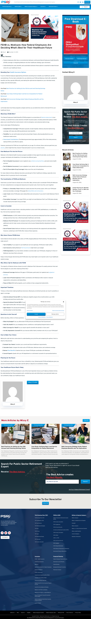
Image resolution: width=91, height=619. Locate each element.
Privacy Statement (49, 317)
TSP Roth (36, 528)
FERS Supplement (56, 524)
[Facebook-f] (78, 2)
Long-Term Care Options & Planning (41, 587)
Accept (36, 314)
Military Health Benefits (76, 531)
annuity (3, 148)
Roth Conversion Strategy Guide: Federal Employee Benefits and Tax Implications (74, 447)
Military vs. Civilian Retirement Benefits (79, 528)
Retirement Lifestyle (57, 569)
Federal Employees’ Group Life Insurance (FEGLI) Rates (42, 596)
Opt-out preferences (42, 317)
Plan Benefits (11, 350)
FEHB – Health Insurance (39, 559)
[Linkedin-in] (83, 2)
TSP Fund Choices (38, 523)
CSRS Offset (55, 535)
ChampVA (73, 523)
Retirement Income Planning (58, 561)
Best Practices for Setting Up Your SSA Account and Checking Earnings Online (80, 155)
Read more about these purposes (58, 310)
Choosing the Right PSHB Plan (40, 580)
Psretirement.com (4, 522)
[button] (63, 301)
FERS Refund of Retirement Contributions (61, 548)
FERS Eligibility (56, 543)
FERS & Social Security (57, 527)
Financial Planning (58, 556)
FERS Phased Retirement (58, 546)
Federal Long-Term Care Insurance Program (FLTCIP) (43, 584)
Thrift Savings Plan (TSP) (41, 515)
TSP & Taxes (37, 531)
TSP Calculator (38, 539)
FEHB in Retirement (38, 572)
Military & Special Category (79, 515)
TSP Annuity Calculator (39, 542)
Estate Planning (56, 564)
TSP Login (37, 533)
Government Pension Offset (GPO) (59, 551)
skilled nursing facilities (37, 161)
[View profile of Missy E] (13, 401)
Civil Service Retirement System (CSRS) (61, 529)
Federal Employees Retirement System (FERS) (60, 518)
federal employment (46, 117)
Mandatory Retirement (76, 536)
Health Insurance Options (18, 72)
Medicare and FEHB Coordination (41, 589)
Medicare (36, 564)
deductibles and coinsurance (35, 191)
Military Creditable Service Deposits (78, 520)
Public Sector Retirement (44, 616)
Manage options (55, 314)
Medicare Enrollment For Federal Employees (43, 567)
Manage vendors (30, 310)
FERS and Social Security (58, 540)
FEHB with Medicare (39, 569)
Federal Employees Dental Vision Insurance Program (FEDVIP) (43, 600)
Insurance (37, 556)
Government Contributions (10, 139)
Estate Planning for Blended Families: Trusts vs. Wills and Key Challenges (81, 189)
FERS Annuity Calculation (58, 521)
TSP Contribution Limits (39, 520)
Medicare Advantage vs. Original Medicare (43, 592)
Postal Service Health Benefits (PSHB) (42, 575)
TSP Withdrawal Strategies (40, 525)
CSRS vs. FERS (56, 538)
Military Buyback (75, 517)
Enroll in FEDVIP (38, 603)
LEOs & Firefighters (75, 533)
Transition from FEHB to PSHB (40, 577)
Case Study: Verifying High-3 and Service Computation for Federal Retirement (81, 166)
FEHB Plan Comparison (39, 561)
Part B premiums (25, 248)
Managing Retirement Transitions (59, 567)
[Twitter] (80, 2)
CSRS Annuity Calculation (58, 532)
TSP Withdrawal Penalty (39, 536)
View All (86, 420)
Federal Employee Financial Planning (60, 559)
